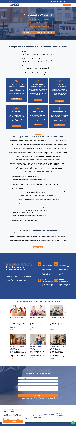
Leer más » (12, 329)
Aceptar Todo (13, 421)
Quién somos (47, 4)
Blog (52, 4)
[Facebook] (10, 1)
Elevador (42, 4)
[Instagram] (12, 1)
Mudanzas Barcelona (56, 424)
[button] (73, 423)
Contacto (56, 4)
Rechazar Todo (18, 419)
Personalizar (8, 419)
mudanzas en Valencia (39, 53)
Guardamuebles (35, 4)
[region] (13, 417)
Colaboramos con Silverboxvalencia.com (29, 424)
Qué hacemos (27, 4)
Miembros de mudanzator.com (43, 424)
